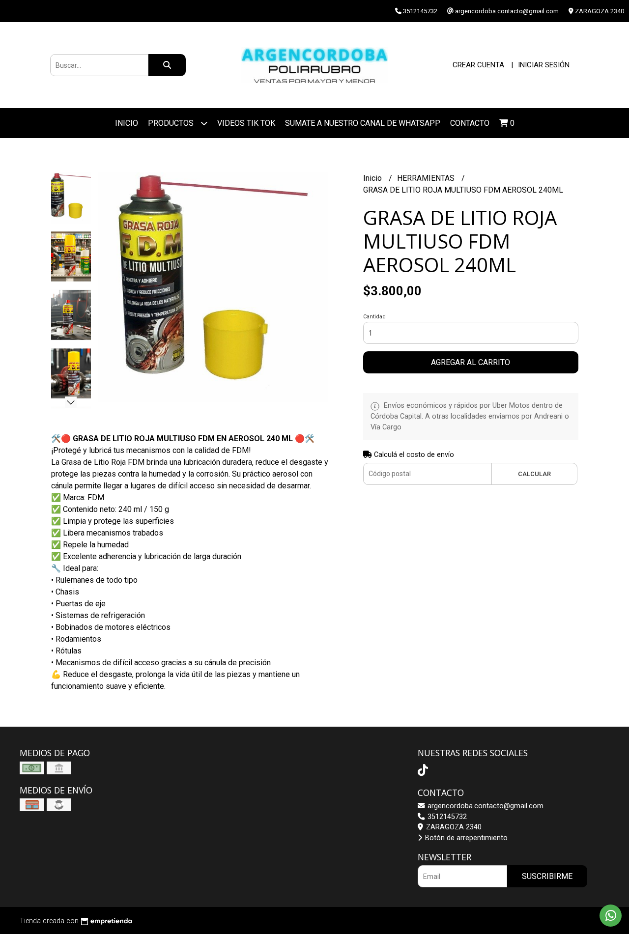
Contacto (469, 123)
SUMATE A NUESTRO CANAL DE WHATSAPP (362, 123)
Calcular (534, 474)
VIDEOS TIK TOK (246, 123)
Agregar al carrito (470, 362)
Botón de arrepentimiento (465, 838)
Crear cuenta (478, 64)
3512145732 (446, 817)
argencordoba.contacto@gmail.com (484, 806)
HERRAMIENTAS (427, 178)
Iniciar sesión (544, 64)
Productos (172, 123)
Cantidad (374, 316)
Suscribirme (547, 876)
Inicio (126, 123)
